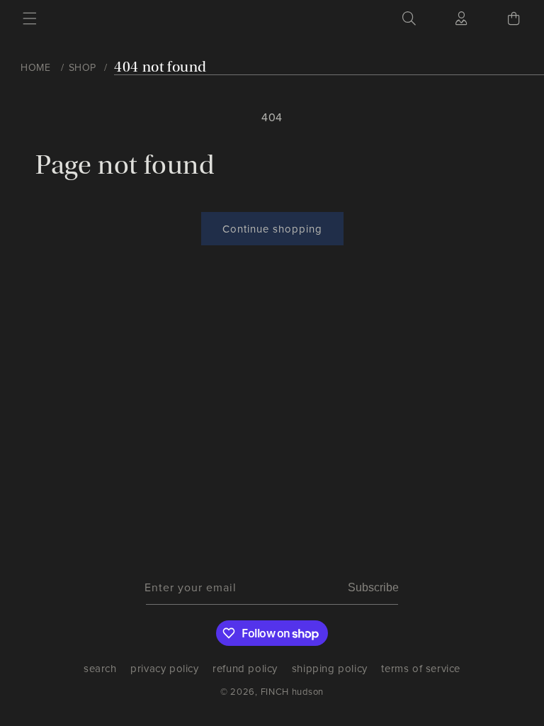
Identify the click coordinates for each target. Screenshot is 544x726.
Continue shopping (272, 229)
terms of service (420, 668)
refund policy (245, 668)
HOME (35, 67)
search (100, 671)
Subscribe (373, 587)
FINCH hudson (292, 691)
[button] (29, 18)
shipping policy (330, 668)
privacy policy (164, 668)
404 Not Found (160, 67)
